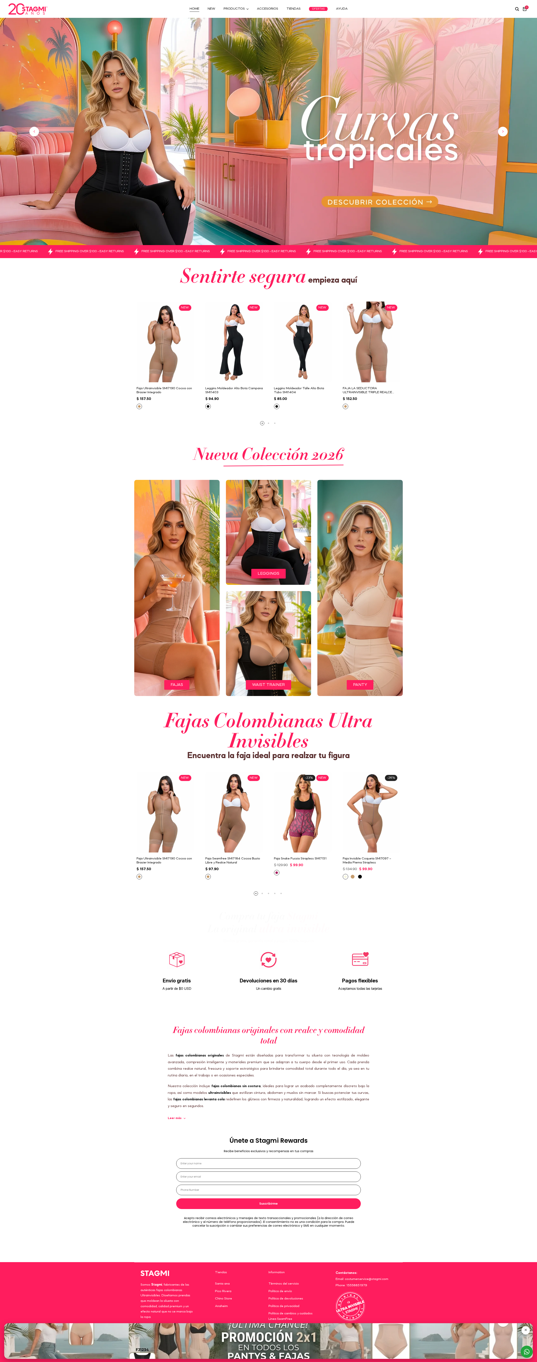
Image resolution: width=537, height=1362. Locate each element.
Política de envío (280, 1291)
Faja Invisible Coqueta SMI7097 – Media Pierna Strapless (367, 860)
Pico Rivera (223, 1291)
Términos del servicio (283, 1283)
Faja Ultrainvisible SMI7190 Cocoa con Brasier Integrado (164, 390)
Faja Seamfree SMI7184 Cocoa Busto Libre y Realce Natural (232, 860)
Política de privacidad (283, 1306)
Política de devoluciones (285, 1298)
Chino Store (223, 1298)
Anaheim (221, 1306)
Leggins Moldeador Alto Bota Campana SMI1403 (234, 390)
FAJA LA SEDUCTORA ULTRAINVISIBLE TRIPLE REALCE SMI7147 (367, 390)
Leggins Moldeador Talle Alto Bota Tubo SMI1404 (299, 390)
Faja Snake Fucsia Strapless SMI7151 (300, 858)
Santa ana (222, 1283)
